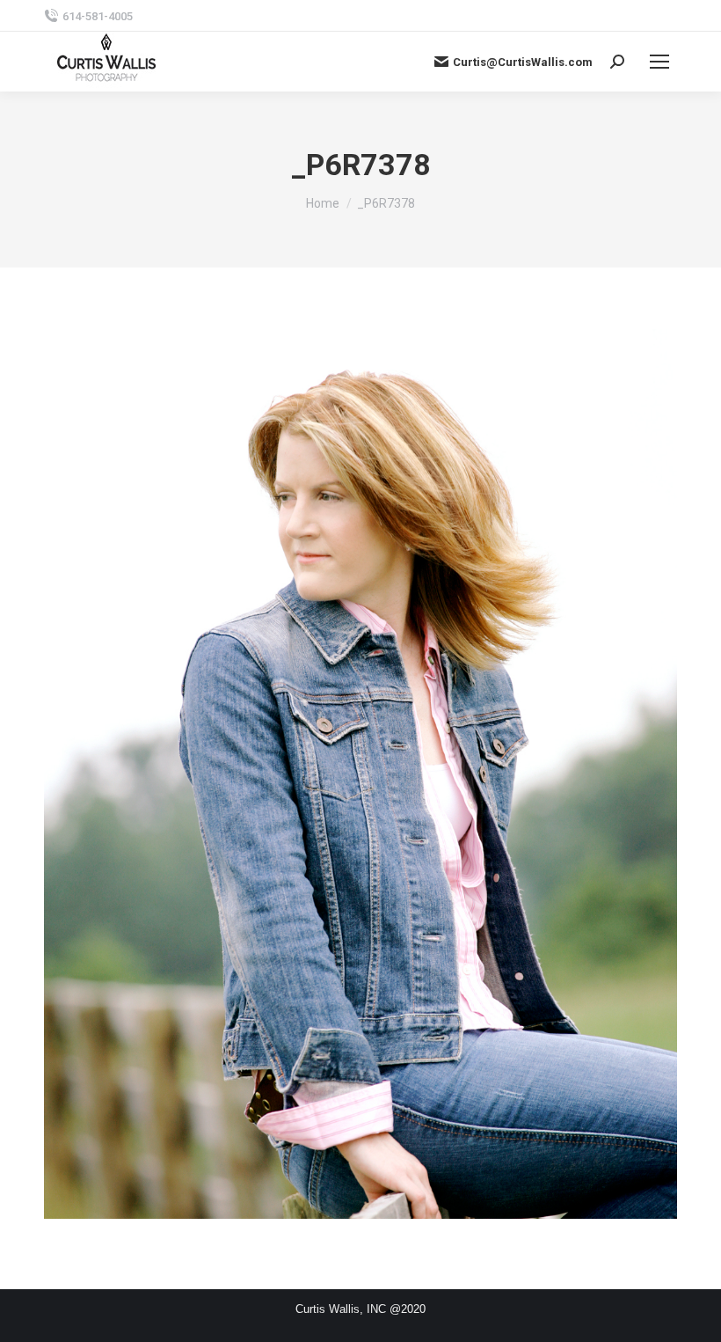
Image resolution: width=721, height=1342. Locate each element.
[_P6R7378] (360, 774)
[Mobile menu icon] (659, 61)
